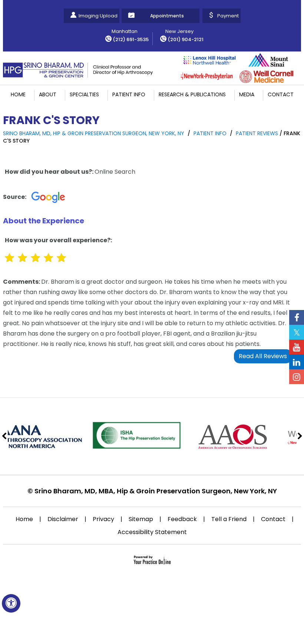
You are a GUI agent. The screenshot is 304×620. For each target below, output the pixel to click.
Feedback (182, 519)
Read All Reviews (263, 356)
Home (18, 94)
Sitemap (141, 519)
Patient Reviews (257, 133)
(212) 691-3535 (131, 39)
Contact (281, 94)
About (47, 94)
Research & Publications (192, 94)
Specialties (84, 94)
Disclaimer (62, 519)
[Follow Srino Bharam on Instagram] (296, 376)
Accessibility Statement (152, 532)
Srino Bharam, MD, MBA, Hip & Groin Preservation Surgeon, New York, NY (155, 491)
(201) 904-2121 (186, 39)
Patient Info (128, 94)
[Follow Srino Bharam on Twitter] (296, 332)
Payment (228, 15)
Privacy (103, 519)
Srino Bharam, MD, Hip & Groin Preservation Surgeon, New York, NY (93, 133)
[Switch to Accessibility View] (11, 603)
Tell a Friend (229, 519)
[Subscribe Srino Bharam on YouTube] (296, 347)
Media (246, 94)
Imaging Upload (98, 15)
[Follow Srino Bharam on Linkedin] (296, 361)
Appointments (167, 16)
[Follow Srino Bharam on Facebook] (296, 317)
